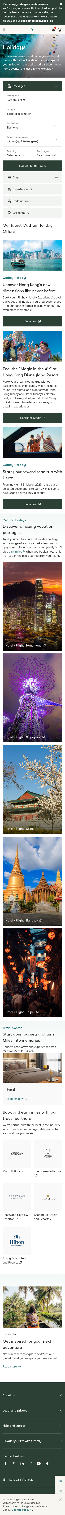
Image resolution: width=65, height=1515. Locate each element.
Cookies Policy (20, 1509)
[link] (32, 255)
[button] (26, 645)
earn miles (16, 551)
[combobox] (32, 100)
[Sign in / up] (60, 30)
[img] (61, 4)
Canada (14, 1479)
